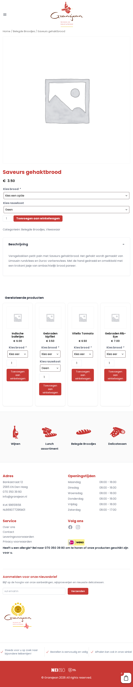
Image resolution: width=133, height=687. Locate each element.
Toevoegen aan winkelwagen (38, 218)
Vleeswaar (53, 229)
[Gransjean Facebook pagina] (70, 527)
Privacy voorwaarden (17, 542)
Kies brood (12, 189)
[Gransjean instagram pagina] (78, 527)
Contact (8, 532)
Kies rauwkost (13, 203)
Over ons (9, 527)
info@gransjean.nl (15, 497)
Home (6, 31)
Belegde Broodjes (24, 31)
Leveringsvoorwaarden (18, 537)
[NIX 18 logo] (58, 670)
